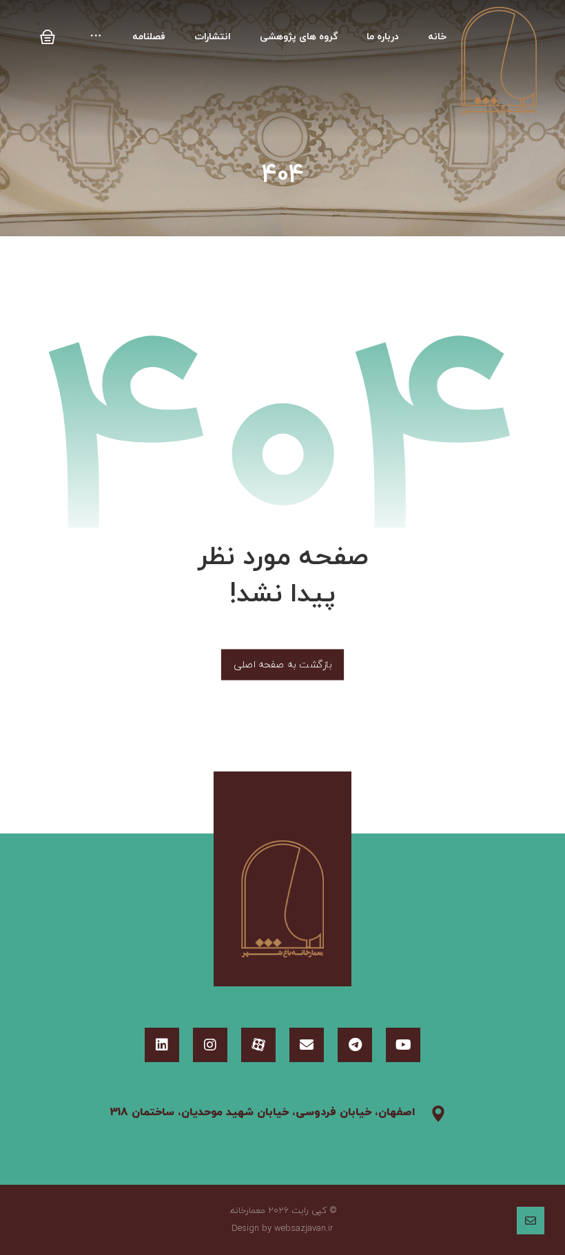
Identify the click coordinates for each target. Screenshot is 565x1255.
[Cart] (47, 32)
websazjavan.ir (303, 1229)
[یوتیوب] (403, 1045)
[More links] (95, 37)
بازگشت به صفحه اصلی (282, 665)
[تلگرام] (355, 1045)
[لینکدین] (162, 1045)
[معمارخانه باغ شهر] (499, 61)
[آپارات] (258, 1045)
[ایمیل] (306, 1045)
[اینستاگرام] (210, 1045)
